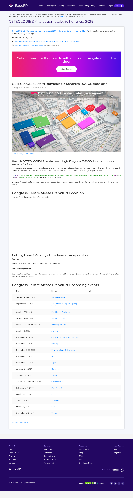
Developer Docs (86, 463)
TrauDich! (55, 375)
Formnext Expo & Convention (63, 350)
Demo (40, 6)
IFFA (53, 407)
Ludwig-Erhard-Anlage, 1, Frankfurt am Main (61, 41)
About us (48, 449)
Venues (12, 463)
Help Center (84, 449)
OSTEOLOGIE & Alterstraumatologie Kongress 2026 (34, 31)
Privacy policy (49, 463)
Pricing (61, 6)
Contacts (48, 453)
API (80, 460)
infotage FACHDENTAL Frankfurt (65, 337)
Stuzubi (54, 331)
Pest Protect (56, 388)
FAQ (93, 6)
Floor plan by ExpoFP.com (23, 154)
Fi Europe (55, 344)
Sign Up (119, 6)
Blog (87, 6)
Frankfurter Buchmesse (61, 312)
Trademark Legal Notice (20, 422)
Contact (101, 6)
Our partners (49, 456)
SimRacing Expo (58, 318)
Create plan (51, 6)
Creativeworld (57, 382)
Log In (110, 6)
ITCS (53, 356)
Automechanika (58, 297)
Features (71, 6)
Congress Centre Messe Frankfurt (73, 31)
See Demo (66, 69)
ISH (52, 394)
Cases (80, 6)
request (63, 16)
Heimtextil (55, 369)
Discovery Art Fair (58, 325)
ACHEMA (55, 401)
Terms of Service (51, 460)
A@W (53, 363)
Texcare (54, 413)
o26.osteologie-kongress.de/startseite (29, 45)
